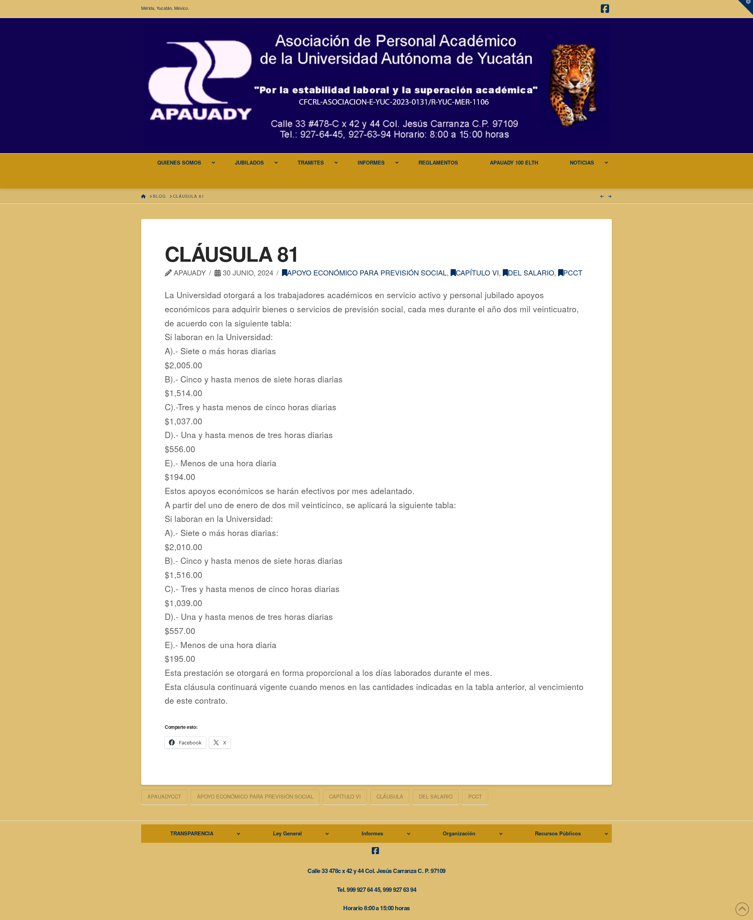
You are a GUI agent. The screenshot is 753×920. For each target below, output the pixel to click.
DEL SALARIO (531, 272)
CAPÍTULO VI (477, 272)
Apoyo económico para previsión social (367, 272)
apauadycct (164, 796)
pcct (572, 272)
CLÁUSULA (389, 796)
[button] (745, 7)
